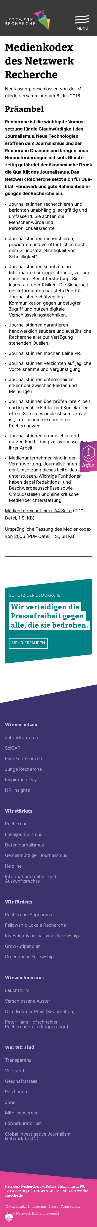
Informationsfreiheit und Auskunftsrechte (30, 879)
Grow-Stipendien (23, 946)
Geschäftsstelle (21, 1081)
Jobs (10, 1102)
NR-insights (17, 790)
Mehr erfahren (28, 643)
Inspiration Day (21, 780)
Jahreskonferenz (23, 738)
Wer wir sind (19, 1047)
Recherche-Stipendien (28, 915)
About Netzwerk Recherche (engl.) (32, 1213)
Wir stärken (18, 811)
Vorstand (14, 1071)
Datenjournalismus (24, 845)
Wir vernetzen (21, 725)
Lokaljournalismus (23, 835)
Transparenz (18, 1060)
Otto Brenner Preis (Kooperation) (40, 1012)
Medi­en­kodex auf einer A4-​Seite (38, 511)
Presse (53, 1206)
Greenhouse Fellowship (29, 957)
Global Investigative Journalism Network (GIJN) (37, 1136)
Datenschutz (16, 1206)
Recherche (16, 824)
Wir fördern (18, 902)
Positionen (16, 1092)
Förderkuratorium (23, 1123)
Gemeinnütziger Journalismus (36, 855)
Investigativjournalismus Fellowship (42, 936)
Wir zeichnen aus (24, 978)
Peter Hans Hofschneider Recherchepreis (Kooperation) (36, 1024)
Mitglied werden (22, 1113)
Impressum (37, 1206)
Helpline (13, 866)
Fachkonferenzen (23, 759)
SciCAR (12, 748)
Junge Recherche (23, 769)
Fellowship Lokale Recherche (35, 925)
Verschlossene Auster (27, 1001)
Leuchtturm (17, 990)
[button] (9, 1218)
